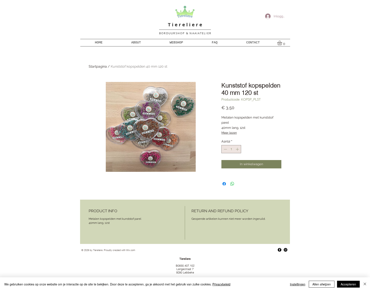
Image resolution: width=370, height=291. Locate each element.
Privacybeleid (221, 284)
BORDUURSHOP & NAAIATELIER (185, 33)
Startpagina (98, 66)
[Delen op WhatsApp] (232, 183)
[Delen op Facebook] (224, 183)
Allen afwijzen (321, 284)
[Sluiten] (364, 284)
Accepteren (348, 284)
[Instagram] (285, 250)
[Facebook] (279, 250)
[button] (282, 42)
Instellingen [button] (297, 284)
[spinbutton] (231, 149)
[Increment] (238, 149)
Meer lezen (229, 132)
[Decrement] (225, 149)
